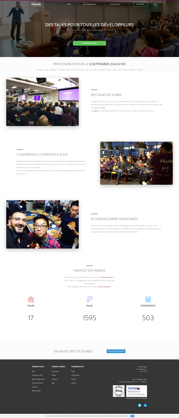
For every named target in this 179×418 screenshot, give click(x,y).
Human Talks (75, 375)
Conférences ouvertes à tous (42, 154)
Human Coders (107, 277)
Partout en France (89, 270)
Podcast (73, 379)
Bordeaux (53, 70)
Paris (120, 70)
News (73, 371)
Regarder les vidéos (116, 351)
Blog (53, 383)
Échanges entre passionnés (114, 219)
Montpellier (102, 70)
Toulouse (140, 70)
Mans (95, 70)
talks (96, 111)
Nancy (109, 70)
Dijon (68, 70)
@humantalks (36, 391)
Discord (73, 383)
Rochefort (132, 70)
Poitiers (125, 70)
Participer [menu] (140, 4)
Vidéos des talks (89, 43)
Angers (46, 70)
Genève (73, 70)
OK (132, 416)
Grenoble (80, 70)
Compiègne (61, 70)
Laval (86, 70)
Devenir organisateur (38, 379)
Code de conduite (37, 383)
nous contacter (105, 287)
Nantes (114, 70)
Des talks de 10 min (106, 95)
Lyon (90, 70)
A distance (39, 70)
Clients (54, 375)
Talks (69, 4)
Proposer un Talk (89, 4)
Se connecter (115, 4)
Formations (55, 371)
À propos (35, 387)
